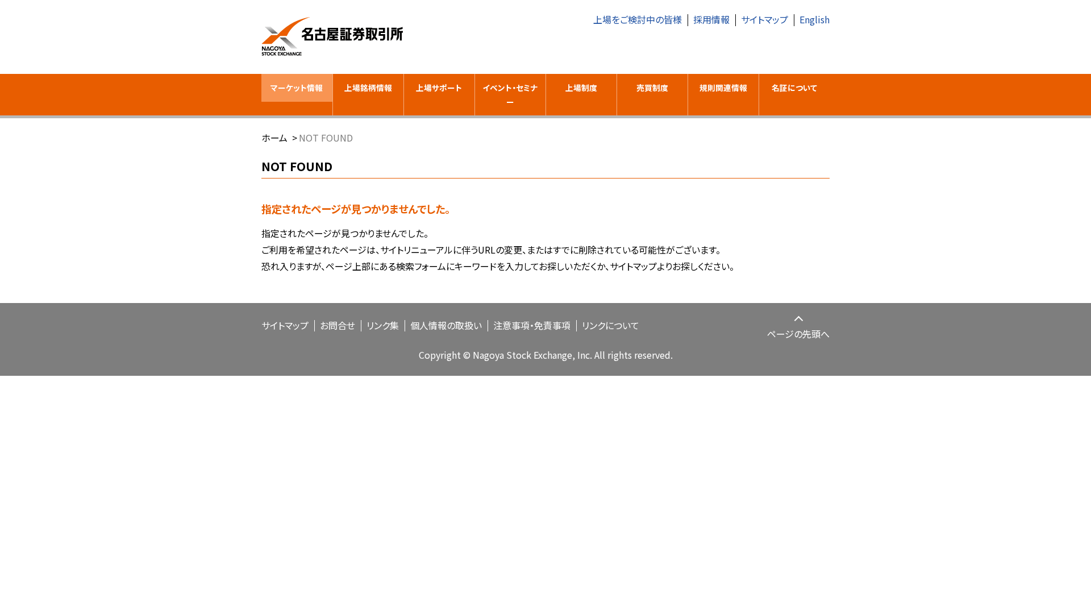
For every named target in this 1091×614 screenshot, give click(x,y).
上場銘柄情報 (368, 87)
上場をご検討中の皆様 (637, 19)
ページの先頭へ (798, 334)
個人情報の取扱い (446, 325)
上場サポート (439, 87)
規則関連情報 (723, 87)
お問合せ (337, 325)
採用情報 (711, 19)
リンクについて (610, 325)
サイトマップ (764, 19)
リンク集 (383, 325)
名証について (794, 87)
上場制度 (581, 87)
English (814, 19)
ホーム (274, 137)
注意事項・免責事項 (532, 325)
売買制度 (652, 87)
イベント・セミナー (510, 94)
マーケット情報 (296, 87)
